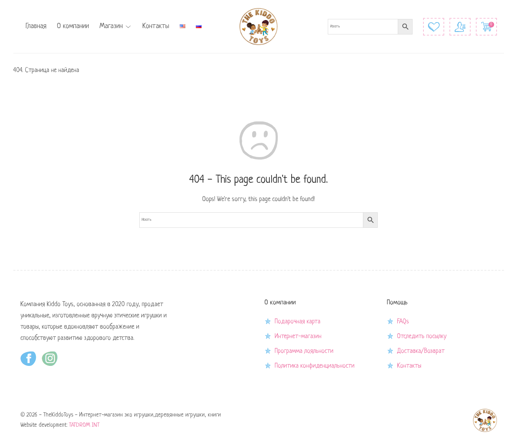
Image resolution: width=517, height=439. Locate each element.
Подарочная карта (297, 321)
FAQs (403, 321)
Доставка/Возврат (421, 351)
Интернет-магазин (298, 336)
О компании (73, 26)
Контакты (155, 26)
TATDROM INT (84, 425)
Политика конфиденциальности (315, 365)
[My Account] (460, 26)
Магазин (111, 26)
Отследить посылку (421, 336)
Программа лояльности (304, 351)
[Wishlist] (433, 26)
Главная (36, 26)
